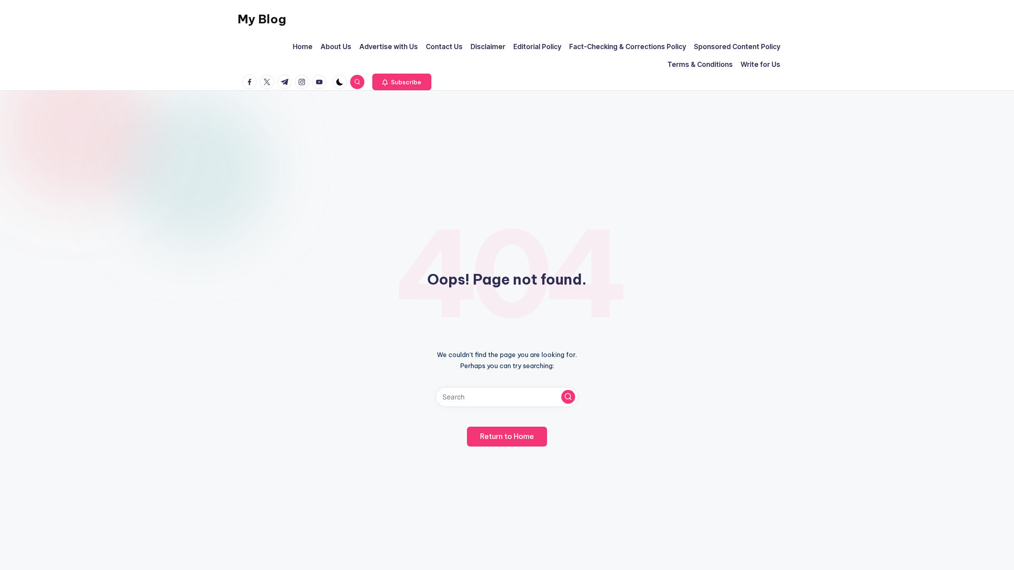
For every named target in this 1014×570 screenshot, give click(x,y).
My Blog (262, 19)
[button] (401, 82)
